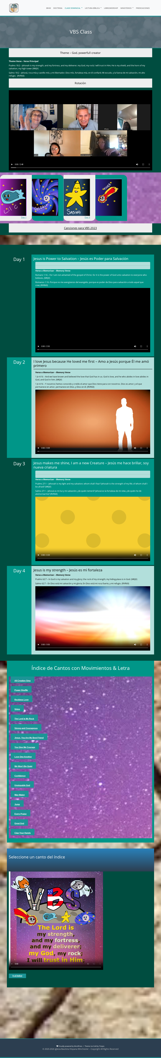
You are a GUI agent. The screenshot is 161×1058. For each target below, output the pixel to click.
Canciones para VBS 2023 (80, 228)
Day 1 (23, 217)
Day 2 (55, 217)
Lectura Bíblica (92, 8)
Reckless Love (21, 700)
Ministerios (126, 8)
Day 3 (87, 217)
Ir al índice (17, 976)
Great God (19, 823)
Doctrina (57, 8)
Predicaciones (143, 8)
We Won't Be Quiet (23, 766)
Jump (17, 804)
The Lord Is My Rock (24, 719)
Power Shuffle (21, 690)
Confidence (20, 776)
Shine (17, 709)
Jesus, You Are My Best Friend (29, 738)
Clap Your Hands (22, 833)
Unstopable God (22, 785)
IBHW (48, 8)
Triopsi (101, 1046)
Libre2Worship (111, 8)
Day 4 (119, 217)
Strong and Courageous (26, 728)
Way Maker (19, 795)
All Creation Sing (22, 681)
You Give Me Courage (24, 747)
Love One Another (23, 757)
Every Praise (20, 814)
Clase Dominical (72, 8)
